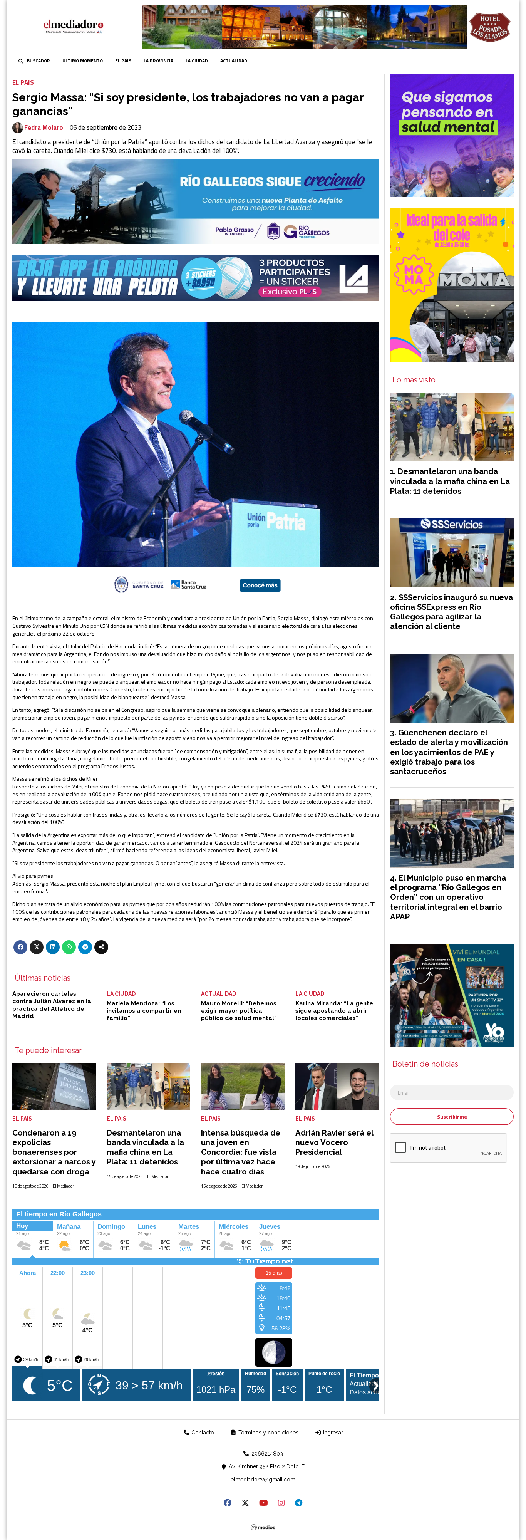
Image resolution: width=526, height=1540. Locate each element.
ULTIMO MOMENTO (82, 60)
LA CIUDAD (197, 60)
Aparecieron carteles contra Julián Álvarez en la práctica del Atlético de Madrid (51, 1005)
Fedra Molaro (43, 128)
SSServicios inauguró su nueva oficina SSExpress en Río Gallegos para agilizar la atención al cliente (451, 612)
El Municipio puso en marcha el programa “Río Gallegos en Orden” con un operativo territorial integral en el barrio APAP (448, 897)
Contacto (202, 1432)
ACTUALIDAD (233, 60)
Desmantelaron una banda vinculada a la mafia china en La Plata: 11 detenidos (145, 1147)
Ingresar (332, 1432)
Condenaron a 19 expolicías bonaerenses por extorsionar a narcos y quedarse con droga (53, 1152)
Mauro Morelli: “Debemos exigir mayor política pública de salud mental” (239, 1011)
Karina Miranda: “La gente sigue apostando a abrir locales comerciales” (334, 1011)
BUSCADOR (38, 60)
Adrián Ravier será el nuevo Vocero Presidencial (334, 1142)
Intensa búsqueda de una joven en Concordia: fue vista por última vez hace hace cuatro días (240, 1152)
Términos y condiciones (267, 1432)
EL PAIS (123, 60)
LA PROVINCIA (158, 60)
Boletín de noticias (425, 1064)
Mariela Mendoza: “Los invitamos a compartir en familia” (144, 1011)
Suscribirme (452, 1116)
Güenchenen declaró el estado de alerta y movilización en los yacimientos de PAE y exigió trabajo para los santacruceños (449, 752)
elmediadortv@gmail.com (263, 1479)
